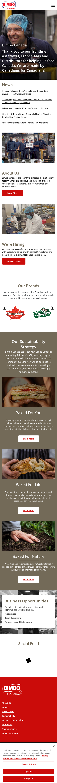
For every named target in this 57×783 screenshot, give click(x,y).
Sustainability (8, 716)
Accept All (28, 778)
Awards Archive (9, 729)
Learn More (12, 193)
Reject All (28, 771)
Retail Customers (13, 618)
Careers (5, 707)
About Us (6, 703)
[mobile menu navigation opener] (53, 5)
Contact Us (7, 724)
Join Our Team (13, 261)
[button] (4, 307)
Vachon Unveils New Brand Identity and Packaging (25, 122)
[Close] (54, 746)
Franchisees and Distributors (18, 622)
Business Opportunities (13, 720)
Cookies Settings (28, 764)
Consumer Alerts (10, 733)
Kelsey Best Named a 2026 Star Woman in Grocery (25, 108)
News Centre (8, 711)
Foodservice (10, 614)
